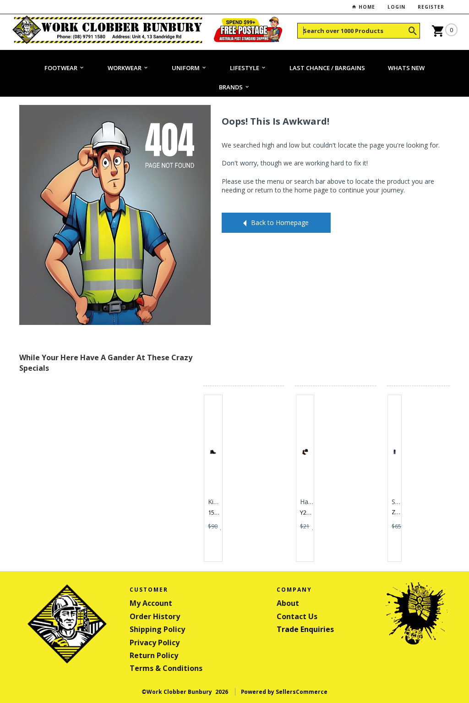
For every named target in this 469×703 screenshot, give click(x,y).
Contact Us (297, 616)
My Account (151, 603)
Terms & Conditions (166, 668)
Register (431, 7)
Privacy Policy (155, 642)
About (288, 603)
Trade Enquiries (305, 629)
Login (396, 7)
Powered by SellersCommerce (284, 692)
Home (366, 7)
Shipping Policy (157, 629)
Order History (155, 616)
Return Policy (154, 655)
